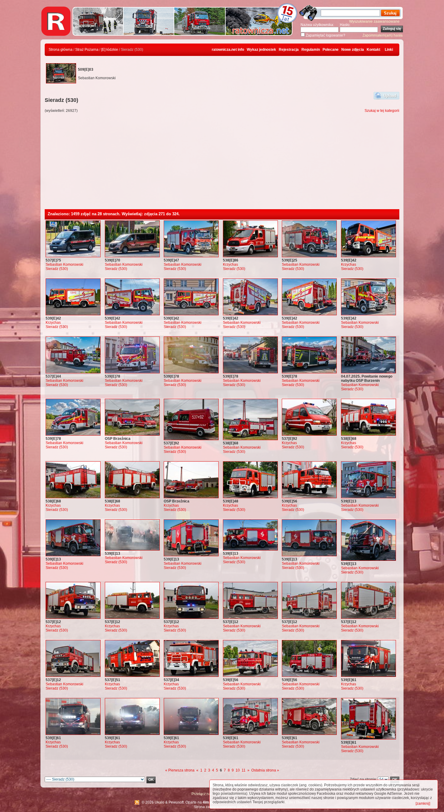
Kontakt (373, 49)
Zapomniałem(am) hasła (382, 35)
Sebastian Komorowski (64, 264)
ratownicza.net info (228, 49)
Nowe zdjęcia (352, 49)
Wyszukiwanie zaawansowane (374, 21)
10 (238, 770)
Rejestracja (289, 49)
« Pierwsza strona (180, 770)
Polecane (331, 49)
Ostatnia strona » (265, 770)
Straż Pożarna (86, 49)
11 (244, 770)
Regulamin (310, 49)
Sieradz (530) (57, 269)
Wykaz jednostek (261, 49)
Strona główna (60, 49)
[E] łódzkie (109, 49)
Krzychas (230, 264)
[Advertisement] (222, 164)
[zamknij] (423, 803)
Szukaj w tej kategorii (382, 111)
